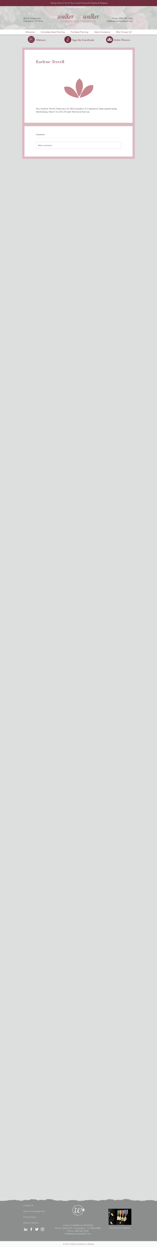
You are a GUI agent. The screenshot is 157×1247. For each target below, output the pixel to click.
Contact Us (28, 1205)
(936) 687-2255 (81, 1231)
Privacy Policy (29, 1217)
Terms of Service (31, 1222)
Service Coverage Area (34, 1211)
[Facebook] (31, 1229)
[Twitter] (37, 1229)
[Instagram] (42, 1229)
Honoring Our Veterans (119, 1227)
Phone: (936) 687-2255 (122, 18)
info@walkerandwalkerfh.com (119, 21)
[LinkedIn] (25, 1229)
